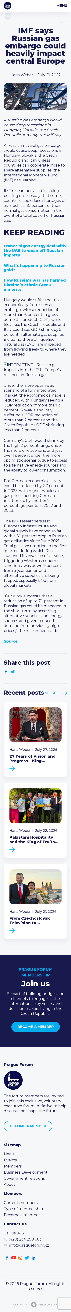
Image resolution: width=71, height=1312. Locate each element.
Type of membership (23, 1208)
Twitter (12, 671)
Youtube (13, 1258)
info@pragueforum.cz (29, 1245)
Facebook (6, 671)
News (9, 1154)
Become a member (35, 1027)
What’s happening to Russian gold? (35, 267)
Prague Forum (7, 6)
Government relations (24, 1178)
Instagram (20, 1258)
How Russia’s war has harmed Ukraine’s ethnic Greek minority (35, 285)
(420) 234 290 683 (25, 1239)
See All (52, 693)
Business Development (26, 1172)
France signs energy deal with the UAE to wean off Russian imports (35, 250)
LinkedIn (33, 1258)
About (9, 1184)
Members (13, 1166)
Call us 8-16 (14, 1233)
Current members (21, 1202)
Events (10, 1160)
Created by (21, 1305)
